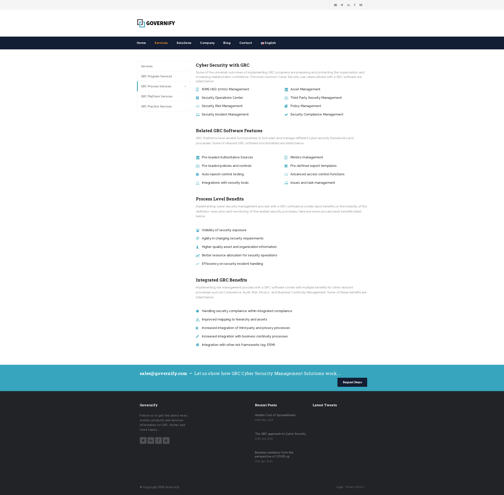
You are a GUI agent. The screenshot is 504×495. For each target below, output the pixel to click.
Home (141, 43)
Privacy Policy (355, 487)
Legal (339, 487)
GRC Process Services (156, 86)
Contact (245, 43)
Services (147, 66)
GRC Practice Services (156, 106)
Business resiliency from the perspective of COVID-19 (274, 454)
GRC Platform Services (156, 96)
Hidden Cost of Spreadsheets (275, 415)
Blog (227, 43)
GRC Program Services (156, 76)
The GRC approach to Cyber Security (280, 433)
